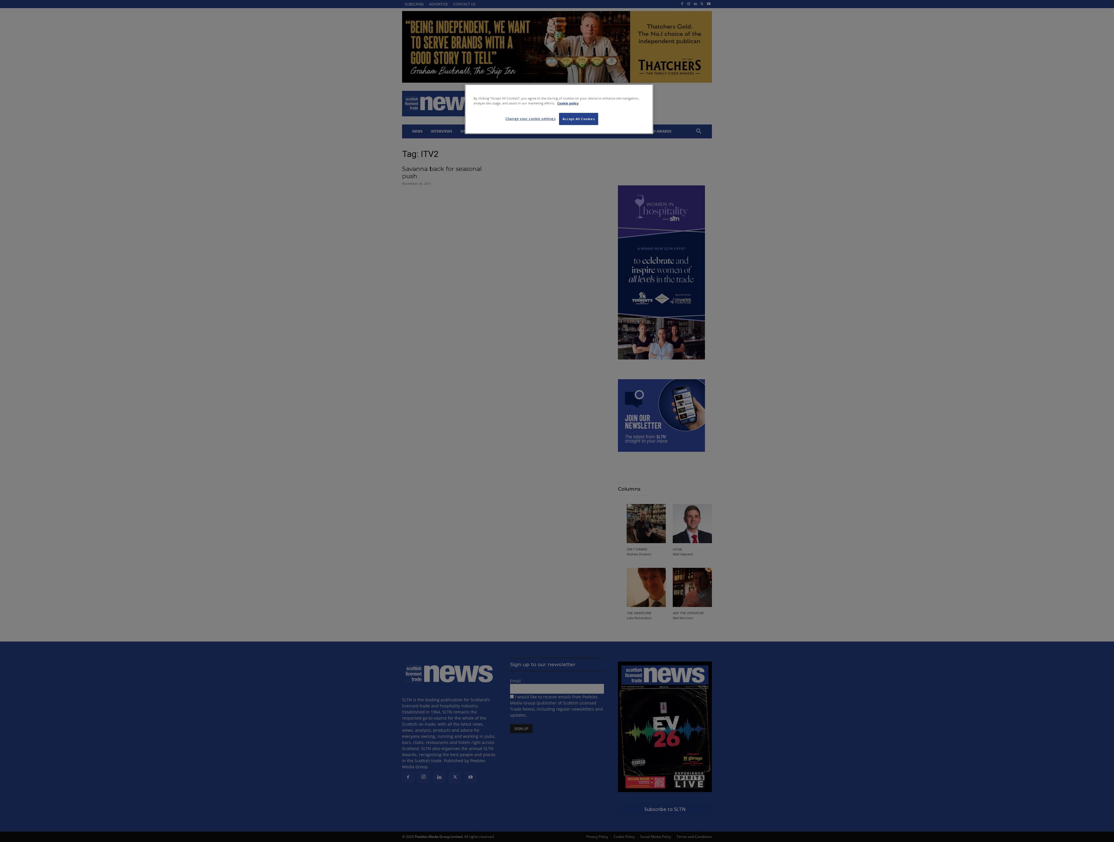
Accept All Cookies (579, 119)
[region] (559, 109)
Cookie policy (567, 103)
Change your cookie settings (530, 118)
